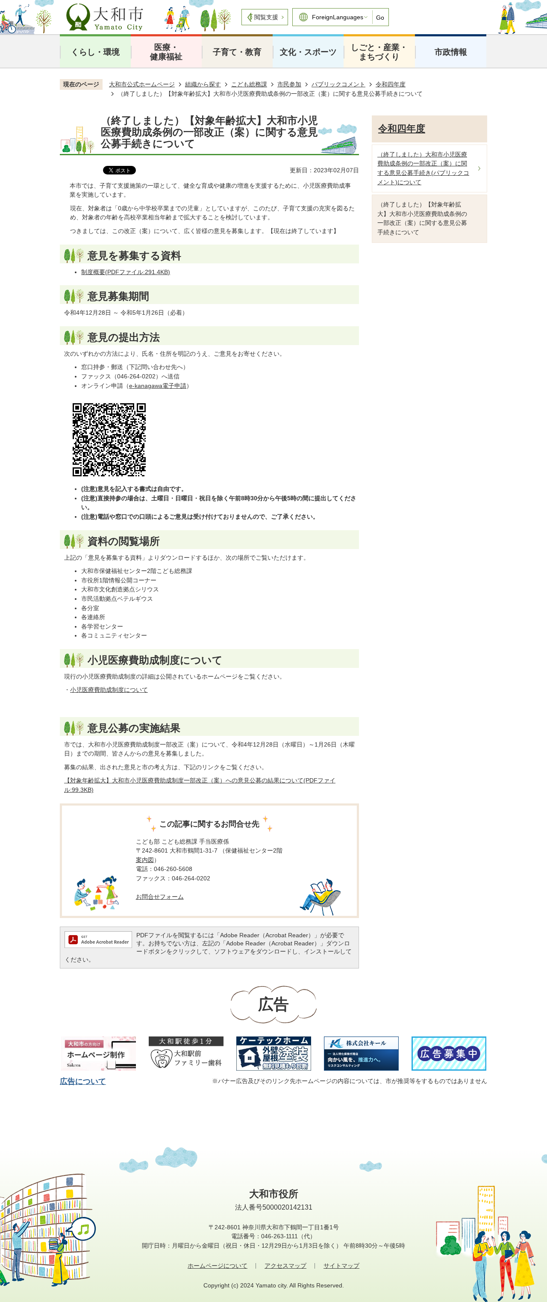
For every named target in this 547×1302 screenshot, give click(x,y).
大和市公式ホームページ (142, 84)
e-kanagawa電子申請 (157, 385)
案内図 (145, 859)
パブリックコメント (338, 84)
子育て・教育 (237, 51)
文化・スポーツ (308, 51)
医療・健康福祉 (166, 52)
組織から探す (203, 84)
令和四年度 (391, 84)
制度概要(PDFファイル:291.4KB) (125, 272)
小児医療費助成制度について (109, 689)
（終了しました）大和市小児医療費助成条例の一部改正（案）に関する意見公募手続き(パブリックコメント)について (423, 168)
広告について (83, 1081)
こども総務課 (249, 84)
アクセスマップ (285, 1265)
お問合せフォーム (160, 896)
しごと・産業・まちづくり (379, 52)
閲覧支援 (266, 17)
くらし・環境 (95, 51)
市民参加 (289, 84)
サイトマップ (341, 1265)
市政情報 (451, 51)
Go (380, 17)
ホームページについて (217, 1265)
